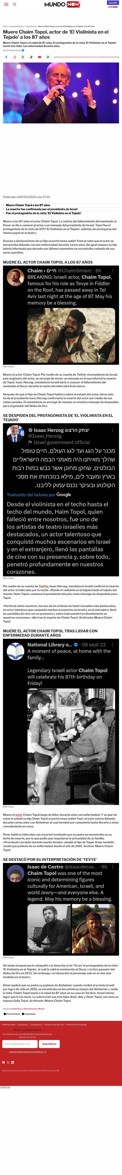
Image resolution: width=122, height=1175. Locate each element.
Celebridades (30, 26)
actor (18, 815)
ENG (115, 7)
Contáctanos (36, 1024)
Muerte (41, 1009)
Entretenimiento (16, 26)
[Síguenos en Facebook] (3, 1062)
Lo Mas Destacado (29, 1009)
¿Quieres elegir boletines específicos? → (27, 1052)
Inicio (5, 26)
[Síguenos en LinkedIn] (12, 1062)
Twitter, (44, 586)
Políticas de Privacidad (76, 1024)
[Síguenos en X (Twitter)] (8, 1062)
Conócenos (23, 1024)
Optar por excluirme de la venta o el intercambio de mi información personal (30, 1071)
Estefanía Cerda (14, 50)
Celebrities (16, 1009)
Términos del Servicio (54, 1024)
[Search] (14, 4)
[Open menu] (6, 4)
